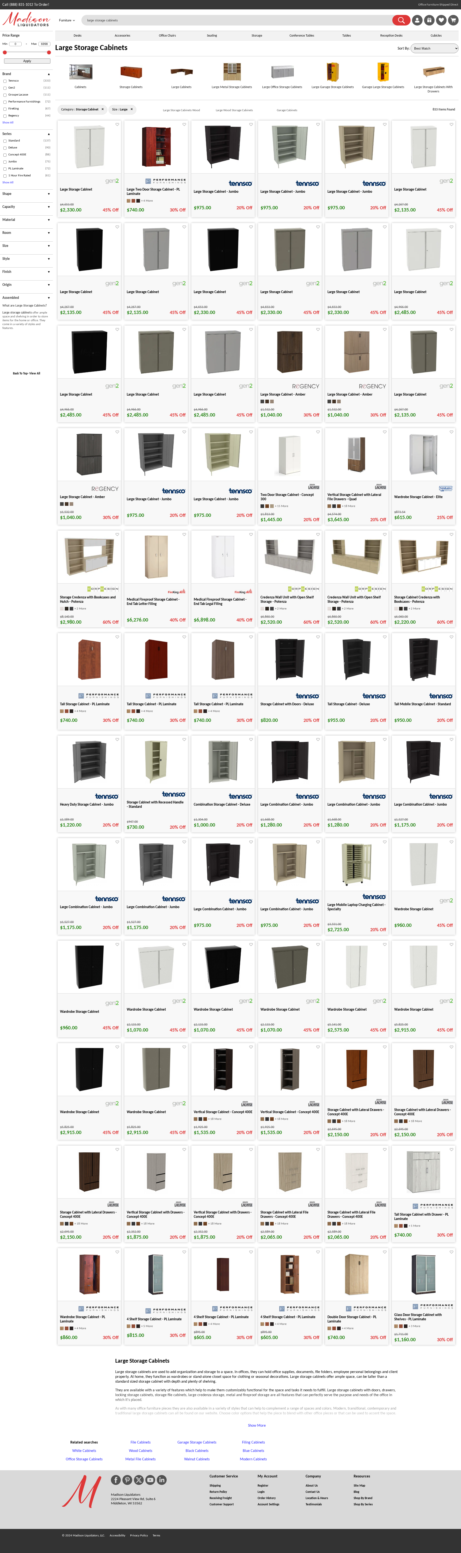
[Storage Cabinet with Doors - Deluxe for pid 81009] (290, 680)
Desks (77, 36)
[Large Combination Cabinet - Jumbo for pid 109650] (289, 885)
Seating (212, 36)
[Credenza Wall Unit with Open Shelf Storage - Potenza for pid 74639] (289, 575)
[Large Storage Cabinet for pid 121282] (289, 270)
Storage (257, 36)
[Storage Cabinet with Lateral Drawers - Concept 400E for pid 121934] (356, 1090)
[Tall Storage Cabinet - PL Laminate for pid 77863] (223, 680)
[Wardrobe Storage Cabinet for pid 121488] (423, 988)
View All (34, 373)
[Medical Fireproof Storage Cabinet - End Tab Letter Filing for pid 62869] (156, 578)
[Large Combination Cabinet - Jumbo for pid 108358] (357, 783)
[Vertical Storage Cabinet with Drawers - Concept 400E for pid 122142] (156, 1193)
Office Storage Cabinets (84, 1459)
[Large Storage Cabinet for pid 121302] (223, 373)
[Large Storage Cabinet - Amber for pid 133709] (356, 373)
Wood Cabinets (140, 1451)
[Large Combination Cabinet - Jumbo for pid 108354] (290, 783)
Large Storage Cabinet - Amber (283, 395)
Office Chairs (167, 36)
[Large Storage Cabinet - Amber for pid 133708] (289, 373)
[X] (139, 1480)
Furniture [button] (67, 21)
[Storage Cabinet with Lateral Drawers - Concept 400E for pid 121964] (89, 1193)
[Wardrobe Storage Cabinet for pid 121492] (89, 1090)
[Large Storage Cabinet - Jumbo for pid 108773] (290, 168)
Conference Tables (302, 36)
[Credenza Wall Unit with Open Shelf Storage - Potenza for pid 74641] (356, 575)
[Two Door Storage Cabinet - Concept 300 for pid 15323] (289, 475)
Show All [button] (7, 122)
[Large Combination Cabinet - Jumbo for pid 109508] (156, 885)
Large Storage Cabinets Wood (181, 110)
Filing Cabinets (253, 1442)
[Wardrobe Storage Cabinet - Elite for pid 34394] (423, 475)
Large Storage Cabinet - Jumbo (216, 192)
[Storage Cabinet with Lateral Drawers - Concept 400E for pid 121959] (423, 1090)
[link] (453, 20)
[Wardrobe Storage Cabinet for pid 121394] (290, 988)
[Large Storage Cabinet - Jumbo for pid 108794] (156, 475)
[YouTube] (150, 1480)
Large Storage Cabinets (91, 48)
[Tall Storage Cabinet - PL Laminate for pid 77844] (89, 680)
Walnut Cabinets (197, 1459)
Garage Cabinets (287, 110)
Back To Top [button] (20, 373)
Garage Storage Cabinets (196, 1442)
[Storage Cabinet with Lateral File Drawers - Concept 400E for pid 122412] (289, 1193)
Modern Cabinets (253, 1459)
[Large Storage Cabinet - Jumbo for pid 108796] (356, 168)
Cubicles (436, 36)
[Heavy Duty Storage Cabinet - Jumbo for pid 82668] (89, 783)
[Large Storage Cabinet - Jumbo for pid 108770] (223, 168)
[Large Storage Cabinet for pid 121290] (424, 270)
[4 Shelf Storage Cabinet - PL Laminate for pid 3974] (290, 1295)
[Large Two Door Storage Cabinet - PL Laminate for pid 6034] (156, 168)
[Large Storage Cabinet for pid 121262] (89, 270)
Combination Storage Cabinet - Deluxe (222, 805)
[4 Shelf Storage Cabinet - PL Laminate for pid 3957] (156, 1295)
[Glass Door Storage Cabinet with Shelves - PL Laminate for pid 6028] (424, 1295)
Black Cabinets (197, 1451)
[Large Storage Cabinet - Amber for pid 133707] (89, 475)
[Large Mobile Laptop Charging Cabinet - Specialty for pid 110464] (356, 885)
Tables (346, 36)
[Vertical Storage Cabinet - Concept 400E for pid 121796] (289, 1090)
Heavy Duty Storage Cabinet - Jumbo (87, 805)
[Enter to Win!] (429, 24)
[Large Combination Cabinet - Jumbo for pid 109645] (223, 885)
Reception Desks (391, 36)
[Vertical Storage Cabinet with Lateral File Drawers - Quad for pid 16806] (356, 475)
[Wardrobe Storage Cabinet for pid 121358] (89, 988)
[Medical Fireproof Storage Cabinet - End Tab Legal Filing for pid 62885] (223, 578)
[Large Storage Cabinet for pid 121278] (223, 270)
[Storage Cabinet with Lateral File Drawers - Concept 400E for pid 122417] (356, 1193)
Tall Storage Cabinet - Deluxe (349, 704)
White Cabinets (84, 1451)
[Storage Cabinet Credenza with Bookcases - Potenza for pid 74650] (423, 575)
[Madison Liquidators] (26, 25)
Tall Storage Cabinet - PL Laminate (85, 704)
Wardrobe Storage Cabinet (413, 909)
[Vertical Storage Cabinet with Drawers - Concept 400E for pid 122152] (223, 1193)
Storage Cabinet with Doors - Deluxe (287, 704)
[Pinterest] (127, 1480)
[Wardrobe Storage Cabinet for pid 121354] (423, 885)
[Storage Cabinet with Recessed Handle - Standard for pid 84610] (156, 783)
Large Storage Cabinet (76, 190)
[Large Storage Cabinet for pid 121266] (423, 373)
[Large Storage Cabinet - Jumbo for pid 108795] (223, 475)
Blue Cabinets (253, 1451)
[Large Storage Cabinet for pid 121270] (156, 270)
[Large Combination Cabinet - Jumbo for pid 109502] (423, 783)
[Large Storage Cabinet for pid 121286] (356, 270)
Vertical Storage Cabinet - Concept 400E (223, 1112)
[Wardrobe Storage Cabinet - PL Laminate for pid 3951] (89, 1295)
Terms (156, 1535)
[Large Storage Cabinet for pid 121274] (89, 168)
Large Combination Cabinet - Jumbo (287, 805)
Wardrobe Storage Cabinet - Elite (418, 497)
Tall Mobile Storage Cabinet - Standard (422, 704)
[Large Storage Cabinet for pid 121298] (156, 373)
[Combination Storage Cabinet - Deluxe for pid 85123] (223, 783)
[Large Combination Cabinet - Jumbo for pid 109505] (89, 885)
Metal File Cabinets (140, 1459)
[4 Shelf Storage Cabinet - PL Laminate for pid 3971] (223, 1295)
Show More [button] (257, 1426)
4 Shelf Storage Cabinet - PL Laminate (154, 1319)
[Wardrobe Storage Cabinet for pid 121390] (223, 988)
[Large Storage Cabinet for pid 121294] (89, 373)
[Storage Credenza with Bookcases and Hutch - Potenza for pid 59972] (89, 576)
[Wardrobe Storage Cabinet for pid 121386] (156, 988)
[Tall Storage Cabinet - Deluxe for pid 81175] (357, 680)
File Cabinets (141, 1442)
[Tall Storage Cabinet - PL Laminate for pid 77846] (156, 680)
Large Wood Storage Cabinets (234, 110)
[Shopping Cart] (453, 20)
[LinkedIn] (162, 1480)
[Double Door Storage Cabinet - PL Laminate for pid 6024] (357, 1295)
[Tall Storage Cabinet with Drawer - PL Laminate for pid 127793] (423, 1193)
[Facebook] (116, 1480)
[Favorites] (441, 24)
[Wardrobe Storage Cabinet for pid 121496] (156, 1090)
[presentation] (26, 75)
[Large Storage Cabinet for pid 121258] (423, 168)
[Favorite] (117, 124)
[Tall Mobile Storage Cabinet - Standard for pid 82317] (423, 680)
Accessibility (117, 1535)
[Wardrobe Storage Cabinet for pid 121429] (357, 988)
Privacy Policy (139, 1535)
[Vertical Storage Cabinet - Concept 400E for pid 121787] (223, 1090)
